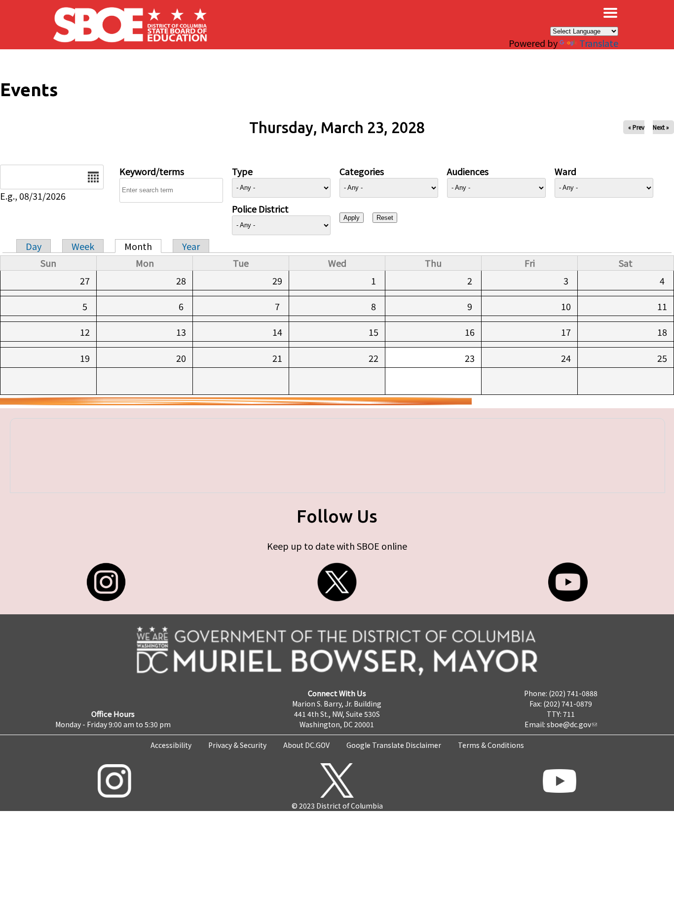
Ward (565, 171)
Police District (260, 208)
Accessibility (170, 745)
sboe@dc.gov (569, 724)
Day (33, 246)
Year (191, 246)
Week (83, 246)
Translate (598, 42)
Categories (361, 171)
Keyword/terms (151, 171)
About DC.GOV (306, 745)
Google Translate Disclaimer (393, 745)
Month (138, 246)
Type (242, 171)
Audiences (467, 171)
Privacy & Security (237, 745)
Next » (661, 127)
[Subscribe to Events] (236, 401)
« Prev (636, 127)
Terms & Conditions (491, 745)
